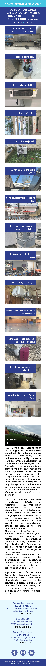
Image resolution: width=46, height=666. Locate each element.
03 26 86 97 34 (23, 642)
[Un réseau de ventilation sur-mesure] (23, 275)
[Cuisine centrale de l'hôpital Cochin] (23, 190)
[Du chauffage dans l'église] (23, 303)
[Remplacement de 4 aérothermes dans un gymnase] (23, 331)
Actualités (18, 22)
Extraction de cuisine (16, 19)
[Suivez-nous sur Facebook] (14, 654)
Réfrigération (31, 16)
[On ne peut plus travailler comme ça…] (23, 218)
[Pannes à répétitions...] (23, 78)
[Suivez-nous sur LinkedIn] (31, 654)
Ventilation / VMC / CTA (17, 12)
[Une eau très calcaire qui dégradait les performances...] (23, 49)
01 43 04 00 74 (23, 613)
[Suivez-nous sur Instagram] (23, 654)
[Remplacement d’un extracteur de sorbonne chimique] (23, 360)
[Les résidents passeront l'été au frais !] (23, 416)
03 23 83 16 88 (23, 627)
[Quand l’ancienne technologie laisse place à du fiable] (23, 247)
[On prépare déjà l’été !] (23, 162)
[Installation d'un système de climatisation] (23, 388)
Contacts (28, 22)
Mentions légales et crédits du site (23, 663)
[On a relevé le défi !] (23, 134)
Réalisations (33, 19)
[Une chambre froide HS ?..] (23, 106)
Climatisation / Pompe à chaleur (22, 9)
